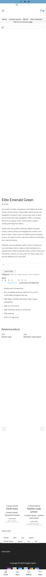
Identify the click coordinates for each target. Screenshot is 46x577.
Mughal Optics (30, 563)
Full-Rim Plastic (8, 541)
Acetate (6, 538)
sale (36, 541)
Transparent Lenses (12, 515)
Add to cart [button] (12, 520)
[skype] (25, 280)
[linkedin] (18, 280)
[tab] (12, 283)
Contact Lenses (15, 19)
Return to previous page (23, 22)
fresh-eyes (12, 508)
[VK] (8, 280)
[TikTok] (28, 2)
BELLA (25, 19)
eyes (22, 538)
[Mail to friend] (15, 280)
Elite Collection (36, 19)
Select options (34, 523)
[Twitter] (3, 280)
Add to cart (9, 271)
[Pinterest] (12, 280)
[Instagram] (25, 2)
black (15, 538)
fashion (31, 538)
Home (4, 19)
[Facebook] (21, 2)
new (28, 541)
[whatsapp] (22, 280)
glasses (20, 541)
